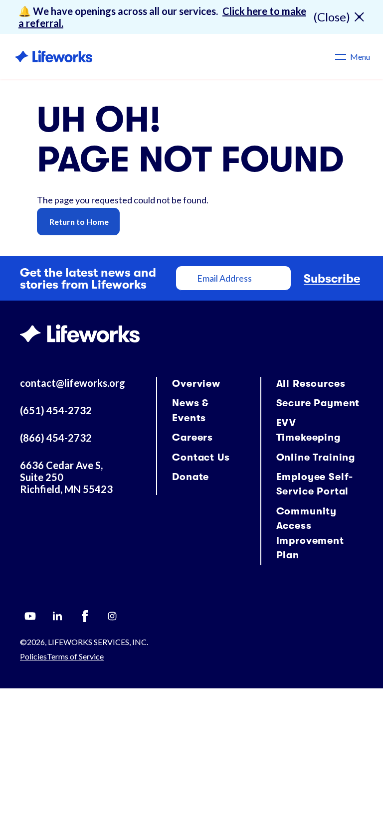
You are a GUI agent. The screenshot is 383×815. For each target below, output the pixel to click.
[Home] (53, 56)
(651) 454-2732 (56, 410)
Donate (190, 477)
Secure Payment (318, 403)
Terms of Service (75, 656)
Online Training (316, 457)
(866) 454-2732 (56, 438)
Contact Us (200, 457)
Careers (192, 437)
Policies (33, 656)
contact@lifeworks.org (72, 383)
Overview (196, 383)
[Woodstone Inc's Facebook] (85, 616)
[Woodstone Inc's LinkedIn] (57, 616)
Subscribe (332, 279)
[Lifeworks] (80, 332)
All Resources (311, 383)
